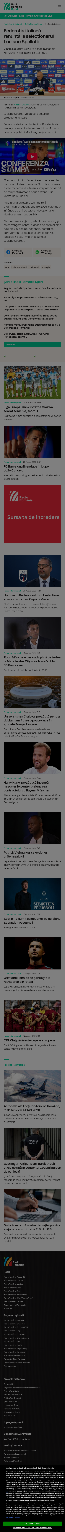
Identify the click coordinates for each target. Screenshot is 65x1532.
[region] (32, 1498)
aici (7, 1491)
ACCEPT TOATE (32, 1524)
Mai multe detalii (39, 1479)
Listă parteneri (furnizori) (13, 1517)
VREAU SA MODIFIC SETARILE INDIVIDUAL (32, 1528)
